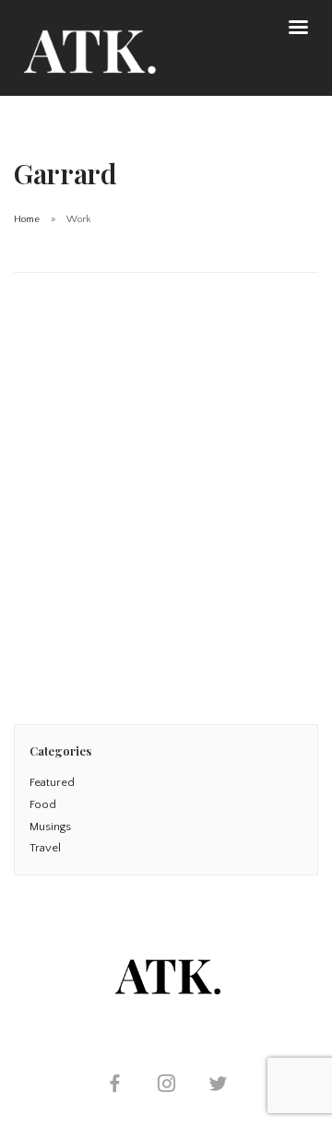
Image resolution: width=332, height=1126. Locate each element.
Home (27, 219)
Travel (45, 847)
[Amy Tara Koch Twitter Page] (217, 1086)
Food (43, 804)
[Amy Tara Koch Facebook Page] (114, 1086)
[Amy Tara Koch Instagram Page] (166, 1086)
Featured (52, 782)
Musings (50, 826)
